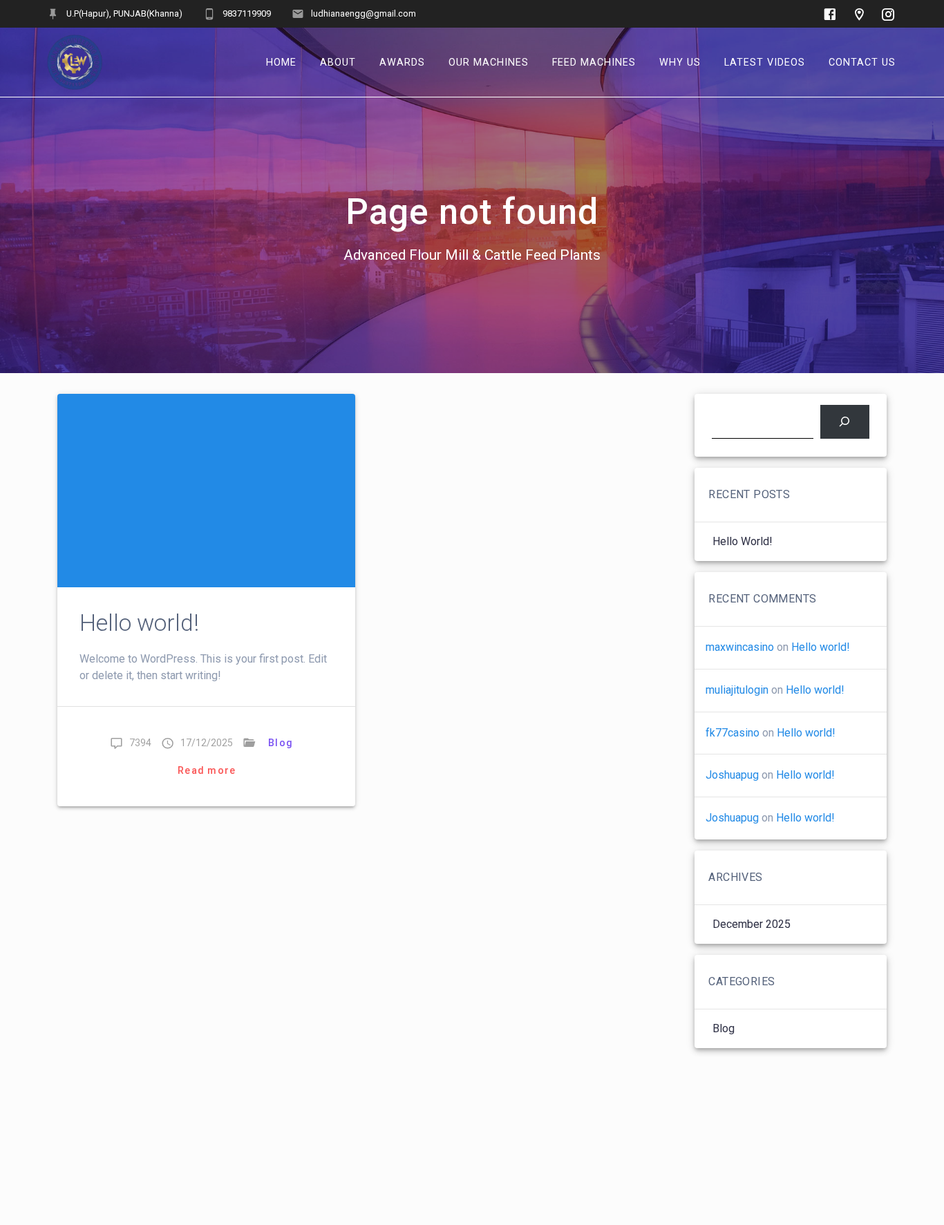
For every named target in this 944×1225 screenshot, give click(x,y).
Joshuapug (732, 774)
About (338, 62)
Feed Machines (594, 62)
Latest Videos (764, 62)
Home (281, 62)
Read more (207, 770)
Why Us (680, 62)
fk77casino (732, 732)
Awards (402, 62)
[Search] (844, 422)
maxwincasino (740, 647)
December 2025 (751, 924)
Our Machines (489, 62)
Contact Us (862, 62)
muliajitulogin (737, 689)
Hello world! (139, 622)
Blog (280, 742)
